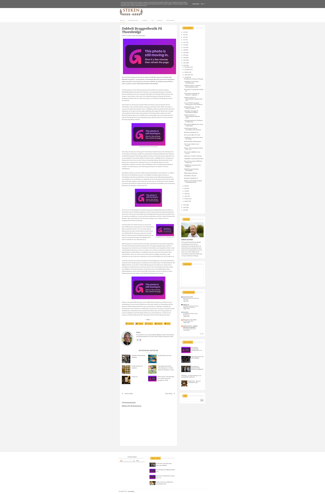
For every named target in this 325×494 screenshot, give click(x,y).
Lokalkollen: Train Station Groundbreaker (191, 82)
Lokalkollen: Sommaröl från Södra (193, 158)
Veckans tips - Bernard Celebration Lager (194, 381)
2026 (184, 32)
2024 (184, 37)
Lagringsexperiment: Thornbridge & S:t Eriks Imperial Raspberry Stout (166, 368)
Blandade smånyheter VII (191, 132)
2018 (184, 52)
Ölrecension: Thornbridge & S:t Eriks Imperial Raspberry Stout (166, 378)
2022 (184, 42)
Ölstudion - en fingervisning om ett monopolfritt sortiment (191, 376)
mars (185, 196)
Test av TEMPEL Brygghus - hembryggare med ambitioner (193, 103)
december (187, 67)
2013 (184, 65)
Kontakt (160, 20)
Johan (129, 35)
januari (186, 201)
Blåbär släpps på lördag (190, 173)
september (187, 74)
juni (185, 188)
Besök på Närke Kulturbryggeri (192, 141)
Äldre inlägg (168, 393)
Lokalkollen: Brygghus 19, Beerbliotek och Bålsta (191, 111)
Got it (203, 4)
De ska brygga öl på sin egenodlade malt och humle (192, 129)
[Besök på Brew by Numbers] (126, 369)
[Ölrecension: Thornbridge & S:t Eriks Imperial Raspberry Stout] (152, 378)
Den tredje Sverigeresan (189, 328)
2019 (184, 50)
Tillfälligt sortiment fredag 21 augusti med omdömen (191, 306)
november (187, 69)
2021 (184, 45)
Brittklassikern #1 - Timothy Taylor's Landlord (192, 107)
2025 (184, 34)
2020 (184, 47)
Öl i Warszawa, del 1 (188, 321)
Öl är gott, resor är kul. (189, 320)
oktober (186, 72)
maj (185, 191)
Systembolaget (133, 20)
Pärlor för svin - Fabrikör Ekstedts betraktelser (190, 326)
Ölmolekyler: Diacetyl (190, 175)
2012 (184, 205)
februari (186, 198)
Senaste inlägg (128, 393)
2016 (184, 57)
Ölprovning (170, 20)
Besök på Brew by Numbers (137, 367)
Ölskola (145, 20)
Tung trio (135, 376)
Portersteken (131, 491)
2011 (184, 207)
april (185, 193)
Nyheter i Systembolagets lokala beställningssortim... (193, 181)
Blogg (122, 20)
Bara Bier (186, 312)
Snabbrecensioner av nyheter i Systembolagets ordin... (192, 86)
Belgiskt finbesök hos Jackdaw (138, 356)
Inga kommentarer (140, 35)
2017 (184, 55)
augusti (186, 77)
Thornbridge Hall (127, 92)
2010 (184, 210)
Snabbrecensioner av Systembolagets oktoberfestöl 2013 (193, 99)
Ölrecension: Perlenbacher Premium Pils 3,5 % (196, 349)
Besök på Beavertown (164, 355)
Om (152, 20)
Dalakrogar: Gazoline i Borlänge (193, 156)
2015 (184, 60)
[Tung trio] (126, 380)
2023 (184, 39)
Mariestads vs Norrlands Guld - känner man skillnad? (197, 368)
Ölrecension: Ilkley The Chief (192, 135)
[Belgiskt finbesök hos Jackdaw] (126, 359)
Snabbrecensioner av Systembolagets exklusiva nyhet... (192, 116)
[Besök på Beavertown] (152, 359)
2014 (184, 63)
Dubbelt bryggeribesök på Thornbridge (191, 169)
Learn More (195, 4)
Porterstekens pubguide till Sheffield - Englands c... (191, 94)
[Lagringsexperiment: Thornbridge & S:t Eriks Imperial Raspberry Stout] (152, 369)
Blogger (135, 456)
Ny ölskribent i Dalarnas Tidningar (193, 79)
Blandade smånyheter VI (191, 178)
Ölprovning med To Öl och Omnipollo (197, 357)
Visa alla (202, 333)
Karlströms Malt (188, 297)
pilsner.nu (186, 304)
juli (185, 186)
